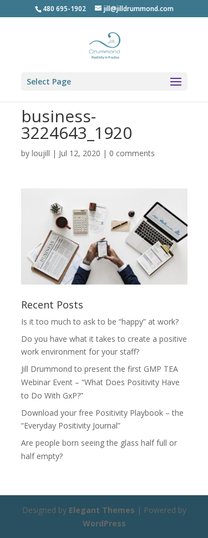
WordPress (104, 523)
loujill (41, 153)
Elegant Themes (102, 510)
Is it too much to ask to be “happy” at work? (100, 321)
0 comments (132, 153)
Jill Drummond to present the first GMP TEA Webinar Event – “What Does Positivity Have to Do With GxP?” (100, 382)
